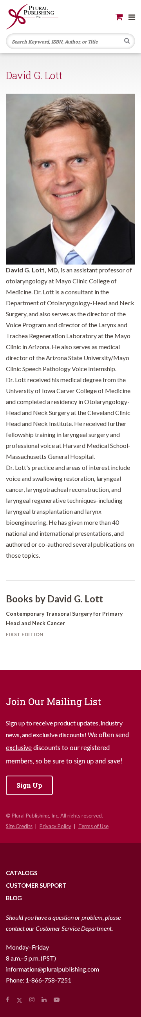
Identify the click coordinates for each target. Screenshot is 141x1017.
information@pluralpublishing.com (52, 969)
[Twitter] (19, 999)
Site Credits (19, 826)
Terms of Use (93, 826)
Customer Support (36, 885)
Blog (14, 897)
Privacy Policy (55, 826)
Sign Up (29, 785)
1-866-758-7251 (48, 980)
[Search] (127, 41)
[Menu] (131, 17)
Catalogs (21, 872)
